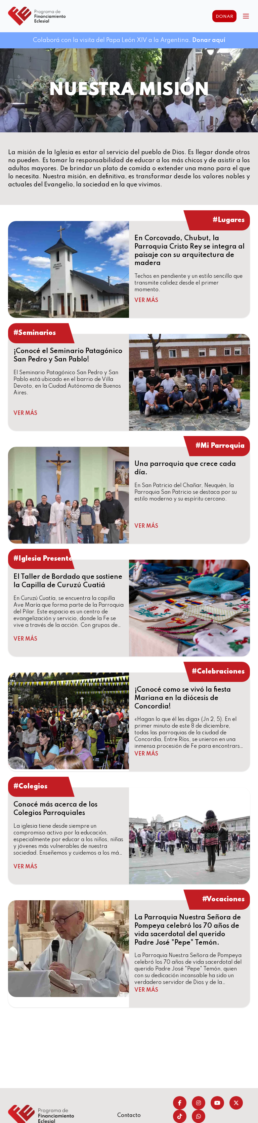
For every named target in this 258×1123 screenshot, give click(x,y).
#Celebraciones (218, 671)
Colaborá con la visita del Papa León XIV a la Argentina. (129, 40)
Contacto (129, 1115)
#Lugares (229, 220)
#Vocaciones (223, 899)
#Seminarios (34, 333)
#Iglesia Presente (43, 559)
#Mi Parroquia (220, 446)
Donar (224, 16)
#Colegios (30, 786)
